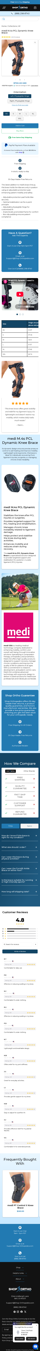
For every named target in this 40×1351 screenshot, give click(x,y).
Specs (29, 826)
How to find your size (20, 105)
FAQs (10, 826)
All (19, 26)
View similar (19, 1338)
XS (6, 114)
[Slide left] (15, 80)
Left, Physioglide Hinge (19, 96)
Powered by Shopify (28, 1350)
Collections (12, 26)
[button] (4, 7)
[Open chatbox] (35, 1347)
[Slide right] (24, 80)
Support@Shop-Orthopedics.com (20, 1303)
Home (4, 26)
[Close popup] (36, 1325)
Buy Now (20, 131)
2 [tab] (20, 314)
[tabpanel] (20, 294)
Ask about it (31, 1338)
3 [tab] (23, 314)
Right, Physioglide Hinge (20, 101)
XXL (19, 119)
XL (33, 114)
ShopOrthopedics (16, 1350)
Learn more (34, 85)
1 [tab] (17, 314)
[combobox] (36, 944)
